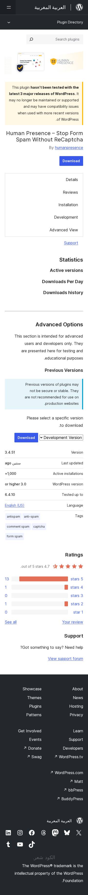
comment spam (18, 526)
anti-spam (31, 516)
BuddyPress (69, 798)
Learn (78, 730)
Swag (34, 756)
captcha (39, 526)
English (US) (14, 505)
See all (11, 621)
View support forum (65, 658)
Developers (73, 748)
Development (66, 217)
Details (72, 179)
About (77, 688)
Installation (68, 204)
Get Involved (30, 730)
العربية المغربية (59, 820)
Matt (76, 781)
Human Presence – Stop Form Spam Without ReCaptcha (44, 136)
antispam (13, 516)
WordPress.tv (68, 756)
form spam (14, 536)
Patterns (34, 714)
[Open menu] (8, 7)
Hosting (76, 706)
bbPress (73, 790)
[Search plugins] (31, 39)
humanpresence (69, 147)
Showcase (32, 688)
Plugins (35, 706)
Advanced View (64, 229)
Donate (32, 748)
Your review (72, 621)
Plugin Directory (70, 22)
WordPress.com (66, 772)
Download (71, 161)
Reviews (70, 192)
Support (71, 242)
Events (35, 739)
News (78, 697)
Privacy (76, 714)
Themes (34, 697)
